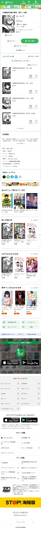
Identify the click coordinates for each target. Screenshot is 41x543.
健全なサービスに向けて (29, 468)
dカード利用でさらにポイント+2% (24, 29)
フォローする (23, 16)
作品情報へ (19, 50)
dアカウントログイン (7, 453)
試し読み (9, 35)
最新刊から (36, 65)
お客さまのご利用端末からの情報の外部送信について (29, 478)
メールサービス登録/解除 (8, 443)
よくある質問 (25, 443)
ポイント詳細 (20, 26)
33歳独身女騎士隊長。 (15, 161)
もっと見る (34, 220)
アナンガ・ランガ (12, 158)
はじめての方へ (8, 438)
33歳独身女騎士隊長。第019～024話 (23, 113)
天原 (17, 16)
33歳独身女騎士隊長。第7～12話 (22, 83)
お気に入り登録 (34, 56)
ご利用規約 (4, 463)
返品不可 (18, 31)
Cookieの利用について (28, 473)
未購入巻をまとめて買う (22, 61)
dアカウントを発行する (20, 512)
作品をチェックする (21, 46)
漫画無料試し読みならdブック (8, 334)
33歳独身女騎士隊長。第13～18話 (23, 98)
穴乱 (21, 16)
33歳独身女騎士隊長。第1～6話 (22, 68)
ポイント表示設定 (27, 448)
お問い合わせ (5, 448)
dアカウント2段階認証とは (8, 473)
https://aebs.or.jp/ (18, 494)
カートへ (13, 41)
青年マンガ (12, 153)
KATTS (9, 151)
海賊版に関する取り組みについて (8, 478)
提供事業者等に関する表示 (29, 462)
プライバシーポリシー (8, 468)
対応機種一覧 (25, 438)
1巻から (29, 65)
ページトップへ (20, 522)
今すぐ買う (31, 41)
